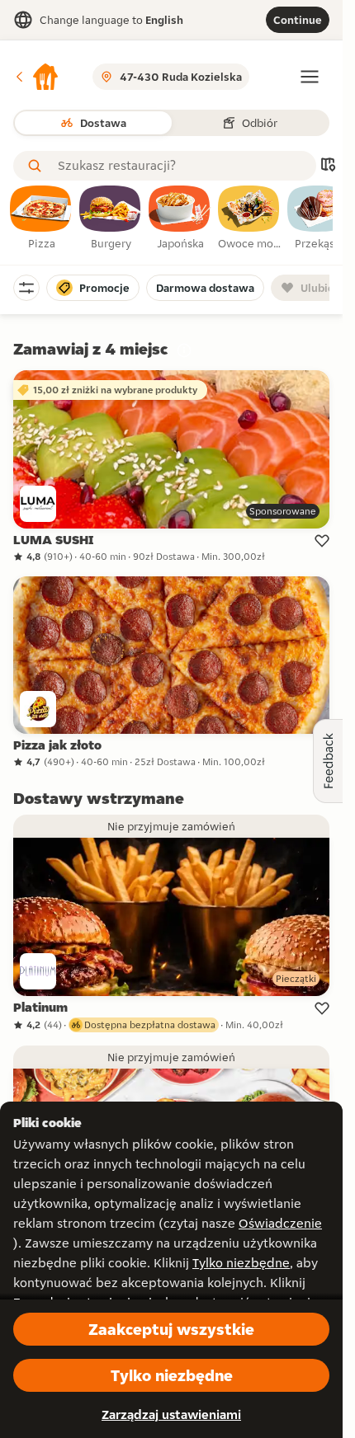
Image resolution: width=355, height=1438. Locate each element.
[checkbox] (41, 218)
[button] (36, 76)
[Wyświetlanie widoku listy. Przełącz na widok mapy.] (328, 166)
